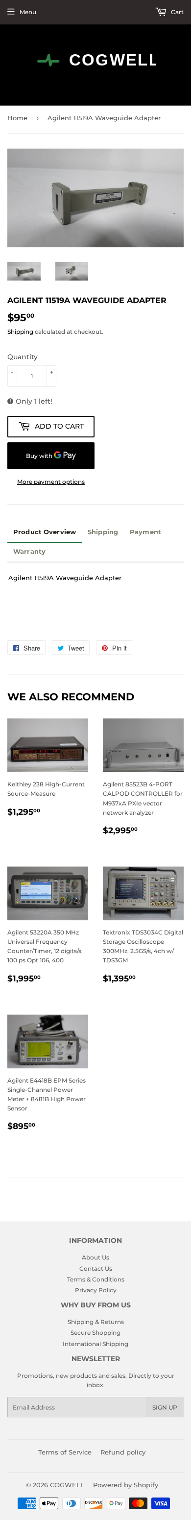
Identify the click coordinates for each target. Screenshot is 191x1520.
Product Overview (44, 532)
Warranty (29, 551)
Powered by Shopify (125, 1485)
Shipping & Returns (96, 1321)
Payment (145, 532)
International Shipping (95, 1343)
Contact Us (95, 1268)
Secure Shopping (95, 1332)
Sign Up (164, 1407)
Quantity (22, 356)
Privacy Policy (96, 1290)
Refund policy (122, 1452)
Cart (176, 12)
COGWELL (67, 1485)
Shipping (20, 331)
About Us (95, 1257)
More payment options (51, 481)
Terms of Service (65, 1452)
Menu (28, 12)
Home (17, 118)
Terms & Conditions (95, 1279)
